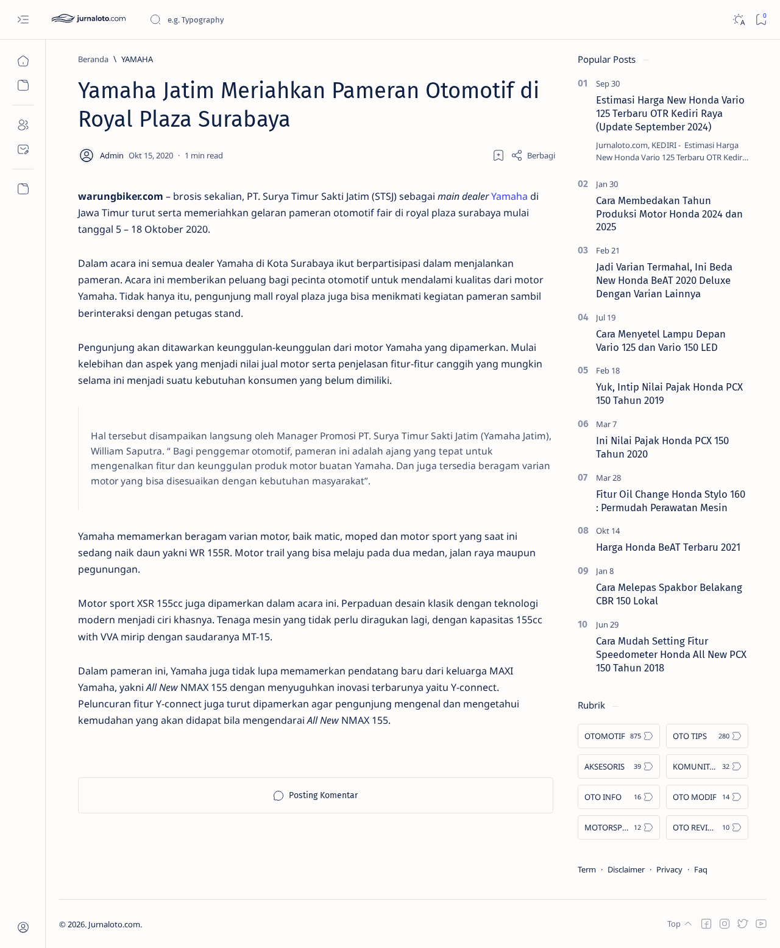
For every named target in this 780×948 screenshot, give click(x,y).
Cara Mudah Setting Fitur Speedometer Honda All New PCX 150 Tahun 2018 (671, 654)
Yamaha (509, 196)
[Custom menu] (23, 189)
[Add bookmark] (498, 155)
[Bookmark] (760, 19)
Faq (700, 869)
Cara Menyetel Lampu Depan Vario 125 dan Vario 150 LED (661, 340)
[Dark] (738, 19)
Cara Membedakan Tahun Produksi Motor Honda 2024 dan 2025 (669, 213)
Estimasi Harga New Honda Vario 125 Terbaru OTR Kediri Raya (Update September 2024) (670, 113)
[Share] (533, 155)
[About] (23, 125)
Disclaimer (626, 869)
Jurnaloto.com (114, 924)
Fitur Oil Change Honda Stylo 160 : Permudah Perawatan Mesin (670, 501)
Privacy (669, 869)
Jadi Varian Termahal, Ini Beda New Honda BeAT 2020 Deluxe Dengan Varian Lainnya (664, 280)
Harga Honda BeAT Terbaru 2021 (668, 547)
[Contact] (23, 149)
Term (587, 869)
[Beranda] (23, 61)
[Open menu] (23, 19)
